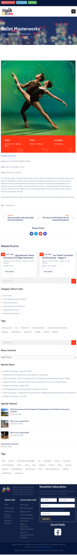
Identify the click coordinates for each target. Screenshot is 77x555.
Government (28, 332)
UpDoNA (55, 332)
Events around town (9, 156)
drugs (34, 465)
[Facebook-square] (58, 532)
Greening (51, 465)
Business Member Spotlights (26, 461)
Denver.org (24, 505)
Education (5, 332)
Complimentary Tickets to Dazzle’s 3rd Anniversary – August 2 (57, 256)
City (16, 328)
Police (40, 469)
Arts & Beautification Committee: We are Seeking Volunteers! (25, 389)
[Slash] (38, 217)
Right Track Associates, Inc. (44, 547)
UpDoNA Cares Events (11, 310)
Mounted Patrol (30, 469)
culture (19, 465)
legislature (5, 469)
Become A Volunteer (8, 522)
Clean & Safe (25, 328)
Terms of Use (9, 511)
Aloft (3, 461)
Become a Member (8, 516)
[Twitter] (36, 234)
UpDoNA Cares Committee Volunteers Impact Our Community (25, 375)
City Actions (7, 296)
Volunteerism (19, 473)
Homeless (68, 465)
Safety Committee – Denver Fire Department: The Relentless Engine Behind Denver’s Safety (36, 378)
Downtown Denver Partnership (57, 328)
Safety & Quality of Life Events (14, 306)
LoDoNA (37, 332)
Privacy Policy (9, 508)
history (60, 465)
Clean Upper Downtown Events (14, 299)
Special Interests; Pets (52, 469)
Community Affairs (8, 465)
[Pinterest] (40, 234)
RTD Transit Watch (26, 508)
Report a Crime (25, 511)
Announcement (7, 328)
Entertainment (10, 205)
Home (3, 34)
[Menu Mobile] (73, 11)
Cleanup (57, 461)
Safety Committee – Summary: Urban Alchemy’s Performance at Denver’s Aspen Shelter (35, 382)
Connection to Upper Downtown (53, 510)
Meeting (46, 332)
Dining (27, 465)
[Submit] (73, 281)
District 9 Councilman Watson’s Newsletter (27, 526)
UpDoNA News (7, 473)
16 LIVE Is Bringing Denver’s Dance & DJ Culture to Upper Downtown (18, 256)
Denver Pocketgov (26, 515)
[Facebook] (31, 234)
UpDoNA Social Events (11, 313)
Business (11, 461)
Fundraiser (42, 465)
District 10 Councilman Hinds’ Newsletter (26, 535)
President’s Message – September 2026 (17, 371)
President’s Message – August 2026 (16, 386)
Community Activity (38, 328)
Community (66, 461)
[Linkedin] (45, 234)
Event (10, 34)
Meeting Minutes (17, 469)
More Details (9, 271)
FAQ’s (7, 505)
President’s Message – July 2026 (14, 396)
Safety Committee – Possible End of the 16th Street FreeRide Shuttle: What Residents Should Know (39, 393)
